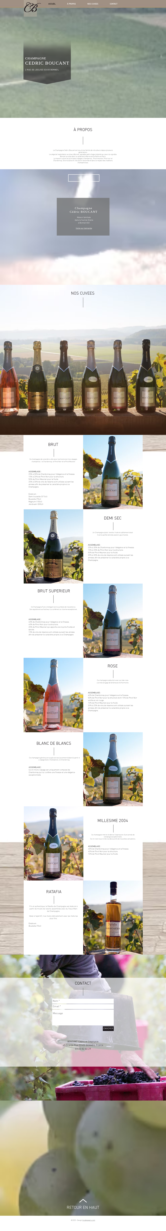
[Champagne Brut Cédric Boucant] (113, 472)
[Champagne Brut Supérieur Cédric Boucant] (113, 621)
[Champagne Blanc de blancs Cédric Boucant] (113, 769)
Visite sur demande (84, 228)
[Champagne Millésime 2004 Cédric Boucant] (53, 843)
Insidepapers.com (88, 1220)
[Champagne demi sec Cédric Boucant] (53, 546)
